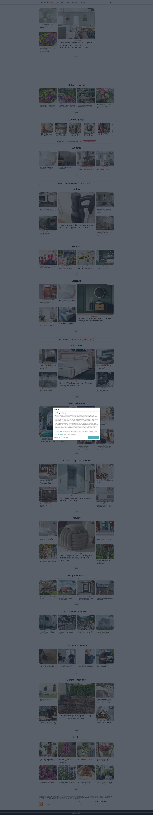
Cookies (61, 434)
